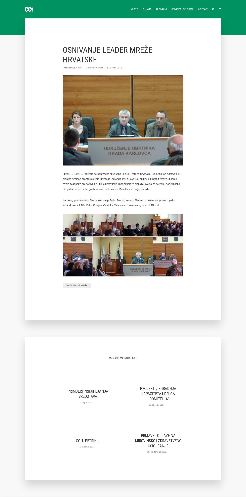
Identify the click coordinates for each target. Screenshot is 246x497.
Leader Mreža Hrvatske (76, 285)
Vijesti (134, 9)
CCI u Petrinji (88, 441)
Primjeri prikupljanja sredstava (88, 394)
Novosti (99, 67)
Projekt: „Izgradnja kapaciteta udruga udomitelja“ (158, 393)
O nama (147, 9)
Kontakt (203, 9)
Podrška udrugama (182, 9)
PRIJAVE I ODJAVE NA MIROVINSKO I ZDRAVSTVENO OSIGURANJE (158, 440)
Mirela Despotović (72, 67)
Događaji (90, 67)
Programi (161, 9)
